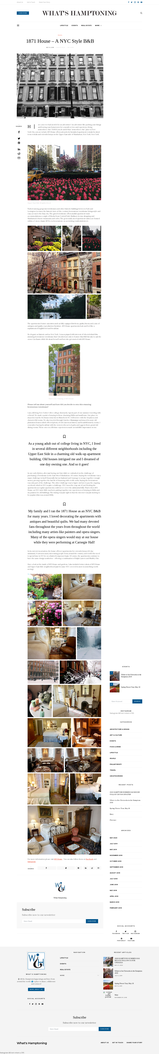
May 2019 (113, 850)
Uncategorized (116, 776)
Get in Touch (31, 2)
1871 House (58, 859)
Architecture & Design (119, 729)
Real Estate (86, 25)
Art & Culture (116, 735)
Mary (111, 814)
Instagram (32, 862)
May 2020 (113, 838)
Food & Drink (115, 747)
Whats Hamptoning (60, 898)
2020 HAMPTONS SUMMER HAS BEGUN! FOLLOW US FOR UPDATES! (127, 960)
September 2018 (116, 867)
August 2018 (115, 873)
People (113, 758)
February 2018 (116, 908)
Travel (60, 35)
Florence (113, 820)
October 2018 (115, 861)
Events (75, 25)
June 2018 (114, 885)
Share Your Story (44, 2)
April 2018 (114, 896)
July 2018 (113, 879)
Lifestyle (64, 25)
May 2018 (113, 890)
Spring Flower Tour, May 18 (130, 687)
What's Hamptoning (32, 1043)
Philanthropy (116, 764)
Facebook (89, 859)
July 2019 (113, 844)
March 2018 (114, 902)
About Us (20, 2)
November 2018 (116, 855)
